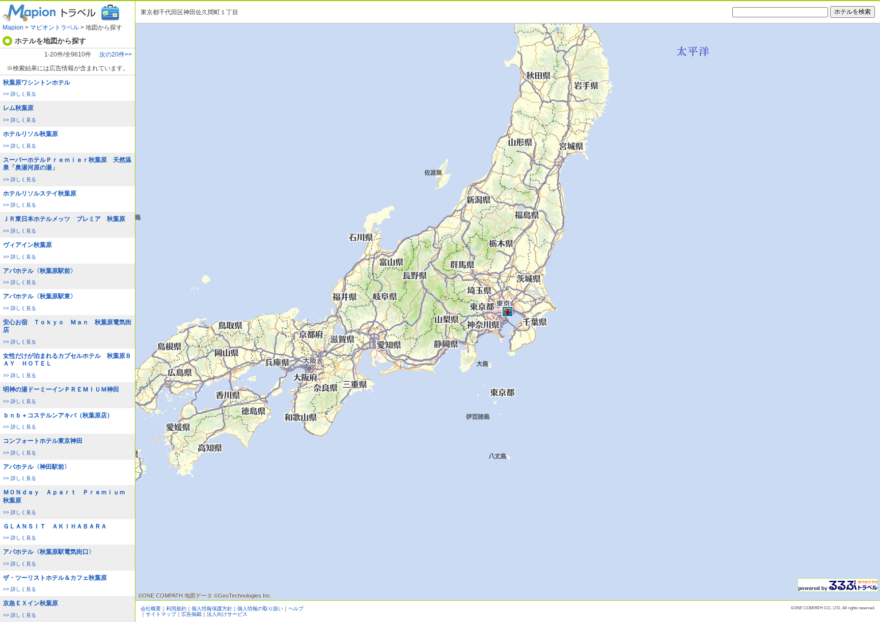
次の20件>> (115, 54)
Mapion (13, 27)
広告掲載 (191, 614)
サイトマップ (161, 614)
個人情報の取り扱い (260, 608)
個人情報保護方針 (211, 608)
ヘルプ (296, 608)
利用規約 (176, 608)
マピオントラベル (54, 27)
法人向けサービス (227, 614)
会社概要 (151, 608)
